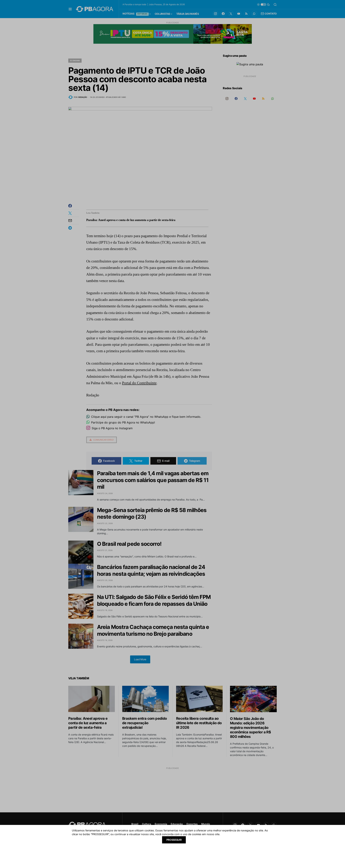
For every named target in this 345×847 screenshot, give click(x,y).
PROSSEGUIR (174, 839)
